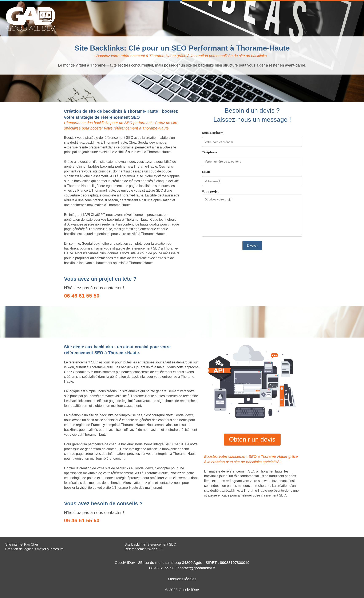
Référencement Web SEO (143, 549)
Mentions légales (182, 579)
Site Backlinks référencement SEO (150, 544)
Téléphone (209, 152)
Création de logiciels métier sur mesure (34, 549)
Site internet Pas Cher (21, 544)
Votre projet (210, 191)
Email (206, 172)
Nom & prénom (212, 132)
